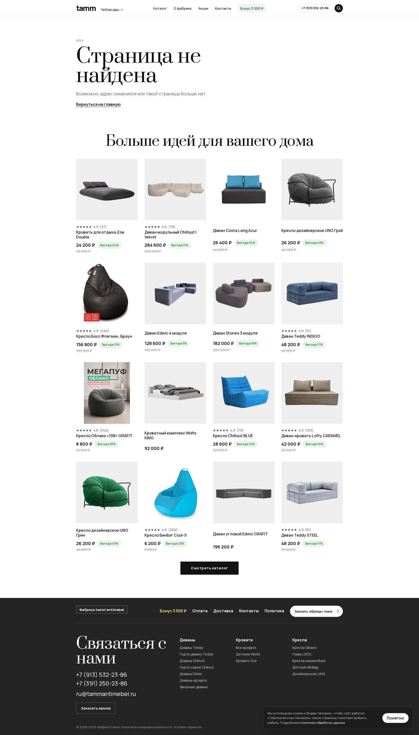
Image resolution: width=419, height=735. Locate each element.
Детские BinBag (305, 667)
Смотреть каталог (209, 568)
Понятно (395, 718)
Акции (203, 8)
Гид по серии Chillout (197, 667)
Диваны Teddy (191, 647)
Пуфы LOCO (301, 654)
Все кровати (246, 647)
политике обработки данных (323, 722)
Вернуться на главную (98, 104)
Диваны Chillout (192, 660)
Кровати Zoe (246, 660)
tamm (86, 8)
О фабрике (183, 8)
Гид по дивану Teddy (196, 654)
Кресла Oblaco (304, 647)
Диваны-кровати (193, 680)
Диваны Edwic (191, 673)
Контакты (223, 8)
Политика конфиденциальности (146, 727)
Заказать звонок (96, 708)
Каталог (160, 8)
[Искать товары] (339, 8)
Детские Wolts (248, 654)
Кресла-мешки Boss (309, 660)
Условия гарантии (187, 727)
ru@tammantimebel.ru (106, 694)
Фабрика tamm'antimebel (101, 609)
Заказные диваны (194, 687)
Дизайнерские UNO (308, 673)
